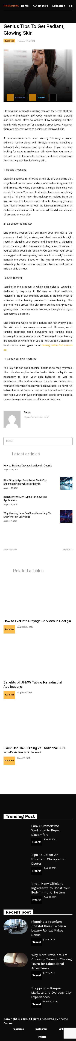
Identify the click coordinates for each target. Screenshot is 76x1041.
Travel (36, 942)
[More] (53, 97)
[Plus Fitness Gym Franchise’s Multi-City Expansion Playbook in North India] (66, 483)
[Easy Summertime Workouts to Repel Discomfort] (16, 831)
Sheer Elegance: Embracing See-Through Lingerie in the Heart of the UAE (55, 557)
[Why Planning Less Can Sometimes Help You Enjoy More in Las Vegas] (66, 516)
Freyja (27, 412)
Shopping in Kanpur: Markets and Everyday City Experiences (51, 992)
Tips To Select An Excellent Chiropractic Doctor (48, 859)
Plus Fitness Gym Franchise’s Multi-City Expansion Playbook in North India (25, 482)
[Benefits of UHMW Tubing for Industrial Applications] (66, 500)
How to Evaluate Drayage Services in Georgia (28, 466)
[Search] (68, 441)
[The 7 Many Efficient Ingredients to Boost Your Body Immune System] (16, 888)
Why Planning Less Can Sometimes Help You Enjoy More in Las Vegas (28, 515)
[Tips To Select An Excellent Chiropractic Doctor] (16, 859)
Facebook (18, 1028)
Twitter (42, 1036)
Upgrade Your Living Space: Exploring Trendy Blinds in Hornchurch (17, 557)
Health (36, 842)
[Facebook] (7, 1029)
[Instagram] (30, 1029)
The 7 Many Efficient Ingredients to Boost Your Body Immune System (50, 888)
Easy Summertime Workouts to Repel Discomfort (45, 830)
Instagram (41, 1028)
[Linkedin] (54, 1029)
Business (9, 40)
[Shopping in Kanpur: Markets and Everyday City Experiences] (16, 993)
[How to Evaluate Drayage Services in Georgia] (66, 467)
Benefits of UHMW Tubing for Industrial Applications (25, 498)
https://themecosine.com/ (36, 417)
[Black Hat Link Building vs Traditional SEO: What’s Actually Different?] (38, 724)
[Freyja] (12, 419)
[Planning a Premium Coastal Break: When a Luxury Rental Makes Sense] (16, 926)
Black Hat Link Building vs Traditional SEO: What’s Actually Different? (34, 750)
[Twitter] (33, 1037)
